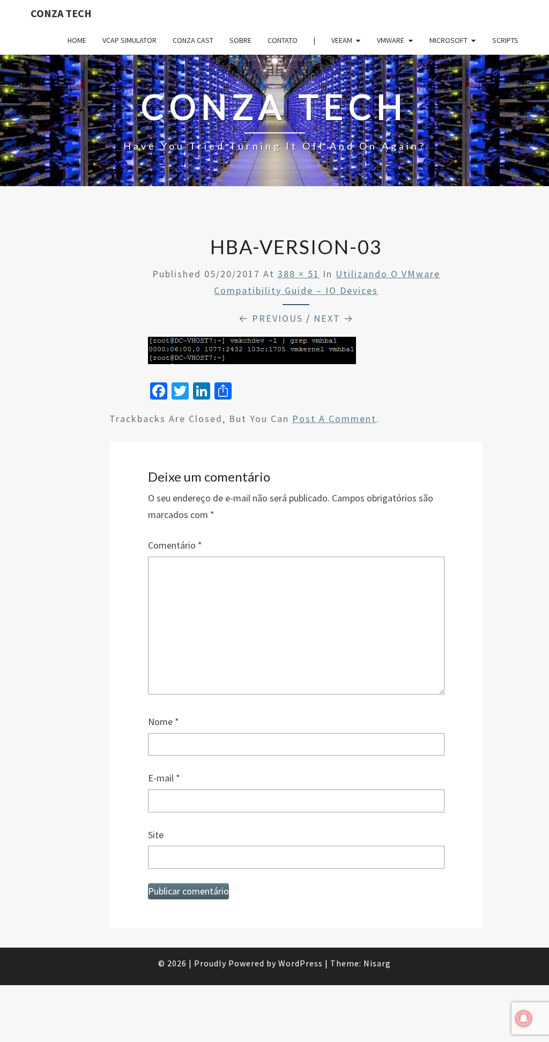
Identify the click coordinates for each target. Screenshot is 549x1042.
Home (77, 40)
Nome (163, 721)
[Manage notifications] (523, 1018)
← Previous (271, 318)
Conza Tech (61, 13)
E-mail (164, 778)
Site (156, 835)
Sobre (240, 40)
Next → (334, 318)
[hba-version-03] (252, 354)
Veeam (341, 40)
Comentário (175, 545)
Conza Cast (193, 40)
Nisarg (377, 963)
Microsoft (448, 40)
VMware (390, 40)
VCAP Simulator (129, 40)
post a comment (334, 418)
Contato (283, 40)
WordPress (300, 963)
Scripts (505, 40)
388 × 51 (299, 274)
